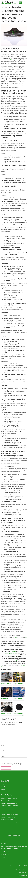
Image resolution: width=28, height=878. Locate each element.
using (15, 660)
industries (12, 648)
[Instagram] (7, 831)
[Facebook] (11, 831)
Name (3, 745)
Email (3, 750)
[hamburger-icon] (20, 3)
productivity (12, 654)
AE (26, 637)
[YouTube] (20, 831)
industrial (13, 651)
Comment (4, 727)
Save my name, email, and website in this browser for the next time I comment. (12, 764)
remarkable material (6, 60)
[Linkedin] (14, 831)
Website (3, 756)
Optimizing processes (10, 653)
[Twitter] (17, 831)
